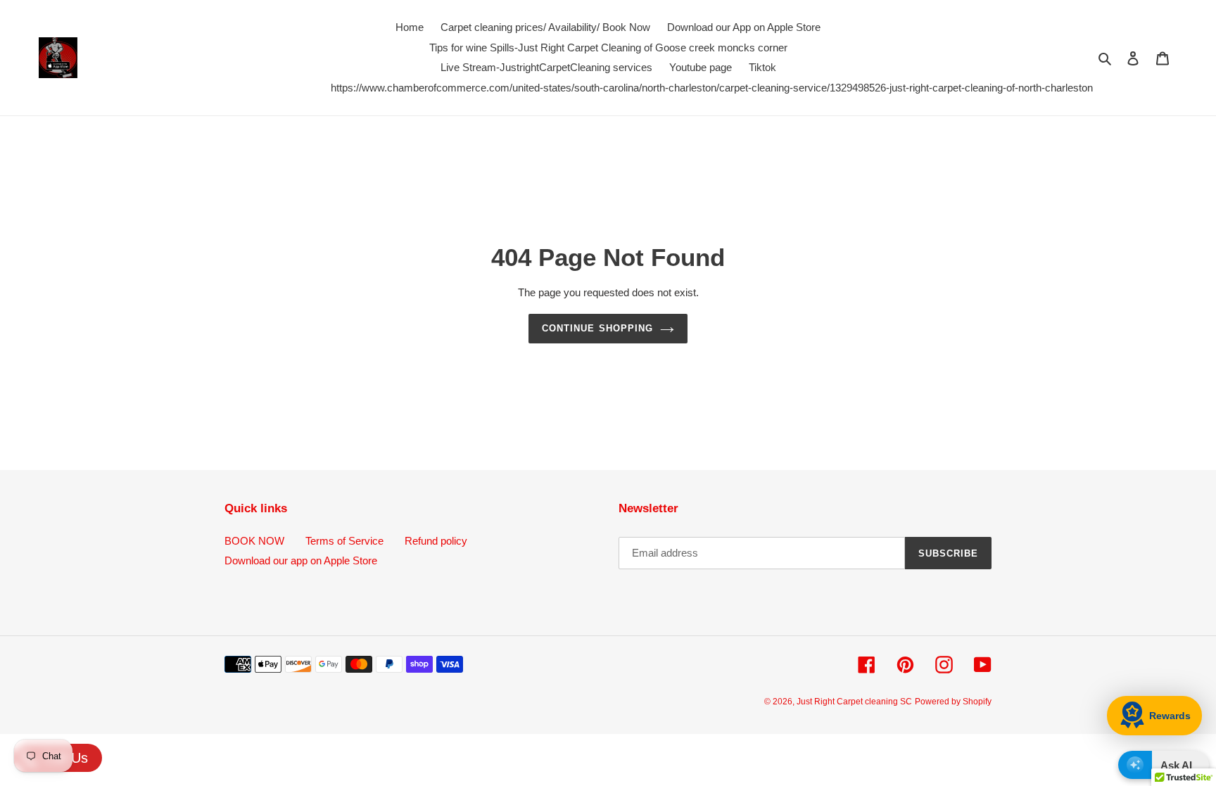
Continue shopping (597, 328)
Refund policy (436, 541)
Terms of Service (344, 541)
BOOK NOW (254, 541)
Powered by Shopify (953, 701)
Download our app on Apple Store (300, 560)
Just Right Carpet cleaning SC (854, 701)
